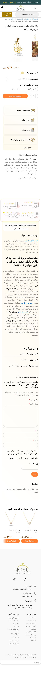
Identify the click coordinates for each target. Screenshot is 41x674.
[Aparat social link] (14, 586)
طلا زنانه (26, 19)
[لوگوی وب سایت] (20, 8)
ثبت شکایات (15, 644)
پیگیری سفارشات (14, 650)
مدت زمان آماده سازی (29, 91)
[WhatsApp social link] (20, 586)
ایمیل (35, 447)
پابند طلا (33, 635)
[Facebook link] (21, 154)
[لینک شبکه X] (19, 154)
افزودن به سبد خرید (15, 102)
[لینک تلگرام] (11, 154)
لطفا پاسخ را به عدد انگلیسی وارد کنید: (23, 465)
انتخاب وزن (34, 85)
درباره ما (16, 633)
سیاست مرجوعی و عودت (13, 636)
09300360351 (27, 603)
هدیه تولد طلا (25, 174)
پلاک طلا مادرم (24, 184)
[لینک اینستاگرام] (33, 586)
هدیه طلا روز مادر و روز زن (21, 177)
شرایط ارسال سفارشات (15, 640)
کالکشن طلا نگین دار (19, 169)
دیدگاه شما (33, 410)
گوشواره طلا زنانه (31, 633)
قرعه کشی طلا (7, 14)
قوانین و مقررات (14, 647)
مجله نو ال (16, 630)
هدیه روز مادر (23, 318)
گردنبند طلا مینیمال (22, 171)
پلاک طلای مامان (31, 247)
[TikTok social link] (17, 586)
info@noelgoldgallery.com (22, 596)
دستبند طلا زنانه (31, 627)
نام (36, 437)
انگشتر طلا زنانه (31, 638)
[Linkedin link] (13, 154)
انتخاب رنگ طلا (32, 79)
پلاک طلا (11, 19)
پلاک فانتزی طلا (18, 166)
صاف (13, 95)
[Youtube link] (30, 586)
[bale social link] (24, 586)
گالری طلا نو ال (34, 19)
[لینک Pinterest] (16, 154)
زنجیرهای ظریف (27, 310)
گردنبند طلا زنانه (19, 19)
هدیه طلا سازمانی (14, 627)
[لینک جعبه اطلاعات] (29, 211)
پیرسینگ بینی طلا (31, 641)
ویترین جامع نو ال (14, 624)
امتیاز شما (33, 406)
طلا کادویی (33, 169)
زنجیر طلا (33, 644)
